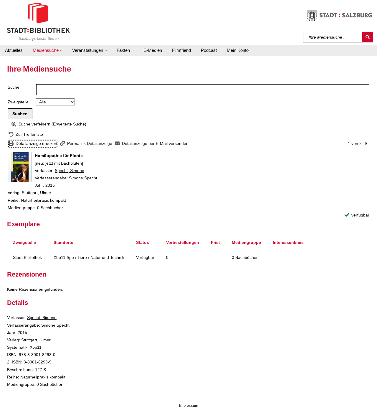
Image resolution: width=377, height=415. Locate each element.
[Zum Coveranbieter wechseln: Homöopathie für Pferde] (20, 167)
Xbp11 (36, 347)
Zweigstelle (18, 102)
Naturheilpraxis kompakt (43, 200)
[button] (47, 50)
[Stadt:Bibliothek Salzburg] (38, 21)
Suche (13, 87)
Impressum (188, 405)
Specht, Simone (69, 170)
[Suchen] (367, 37)
